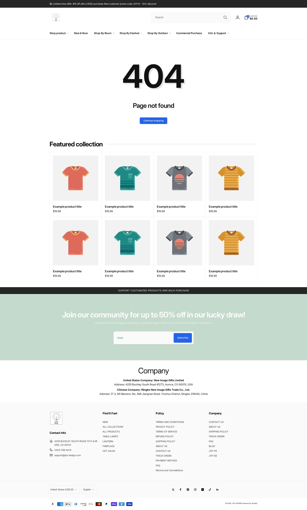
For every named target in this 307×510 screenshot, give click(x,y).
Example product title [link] (67, 206)
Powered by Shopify (249, 503)
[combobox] (191, 17)
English (87, 489)
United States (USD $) (61, 489)
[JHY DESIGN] (56, 424)
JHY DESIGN (237, 503)
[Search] (225, 17)
